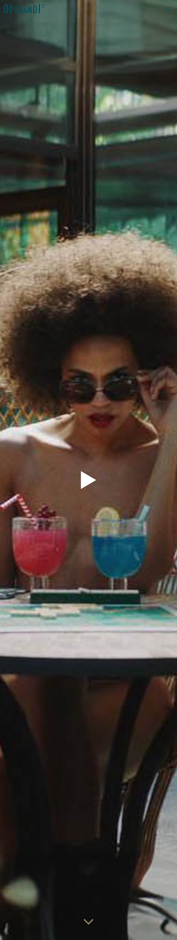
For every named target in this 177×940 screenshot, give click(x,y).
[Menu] (168, 8)
